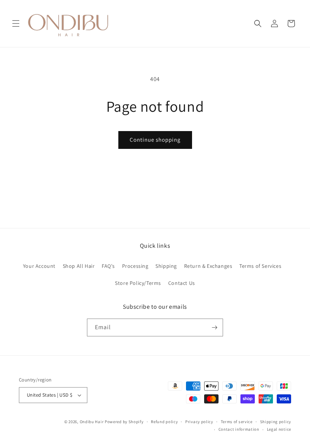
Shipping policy (275, 421)
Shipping (166, 266)
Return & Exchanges (208, 266)
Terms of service (237, 421)
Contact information (239, 429)
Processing (135, 266)
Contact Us (181, 283)
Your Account (39, 266)
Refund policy (164, 421)
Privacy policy (199, 421)
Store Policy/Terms (138, 283)
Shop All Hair (79, 266)
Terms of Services (260, 266)
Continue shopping (155, 139)
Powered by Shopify (124, 421)
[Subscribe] (214, 327)
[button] (16, 23)
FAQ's (108, 266)
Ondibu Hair (92, 421)
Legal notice (279, 429)
